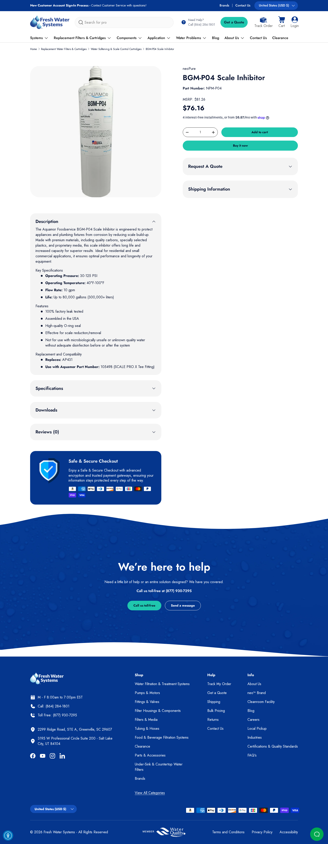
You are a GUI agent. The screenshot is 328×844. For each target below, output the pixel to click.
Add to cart (259, 132)
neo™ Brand (256, 692)
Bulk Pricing (216, 710)
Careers (253, 719)
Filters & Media (146, 719)
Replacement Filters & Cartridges (80, 37)
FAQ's (252, 755)
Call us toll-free (144, 605)
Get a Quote (234, 22)
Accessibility (289, 832)
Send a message (183, 605)
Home (33, 49)
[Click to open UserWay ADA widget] (8, 835)
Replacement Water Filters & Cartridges (64, 49)
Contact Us (242, 5)
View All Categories (150, 792)
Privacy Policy (262, 832)
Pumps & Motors (147, 692)
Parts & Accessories (150, 755)
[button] (281, 22)
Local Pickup (257, 728)
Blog (215, 37)
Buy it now (240, 145)
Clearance (280, 37)
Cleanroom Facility (261, 701)
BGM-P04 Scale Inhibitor (160, 49)
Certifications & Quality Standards (272, 746)
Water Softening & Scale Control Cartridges (116, 49)
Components (127, 37)
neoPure (189, 68)
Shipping (213, 701)
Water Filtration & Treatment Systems (162, 683)
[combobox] (124, 22)
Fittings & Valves (147, 701)
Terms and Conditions (228, 832)
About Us (231, 37)
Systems (36, 37)
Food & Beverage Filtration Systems (162, 737)
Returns (213, 719)
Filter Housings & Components (158, 710)
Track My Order (219, 683)
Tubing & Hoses (147, 728)
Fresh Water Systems (59, 832)
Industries (254, 737)
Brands (224, 5)
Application (156, 37)
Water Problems (188, 37)
